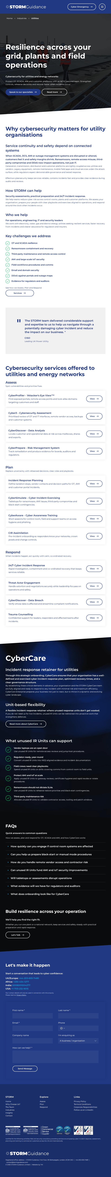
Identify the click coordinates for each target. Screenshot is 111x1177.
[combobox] (78, 1040)
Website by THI (37, 1165)
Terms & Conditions (82, 1104)
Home (8, 1101)
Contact (9, 1116)
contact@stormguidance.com (17, 1162)
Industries (10, 1110)
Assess (42, 1101)
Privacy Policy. (21, 995)
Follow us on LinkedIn (83, 1110)
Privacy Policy (80, 1101)
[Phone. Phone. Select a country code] (62, 1028)
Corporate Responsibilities (85, 1107)
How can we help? (22, 1047)
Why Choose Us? (13, 1104)
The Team (10, 1107)
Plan (42, 1104)
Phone (61, 1022)
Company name (20, 1035)
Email (16, 1022)
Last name (64, 1010)
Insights (9, 1113)
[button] (102, 7)
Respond (44, 1107)
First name (18, 1010)
